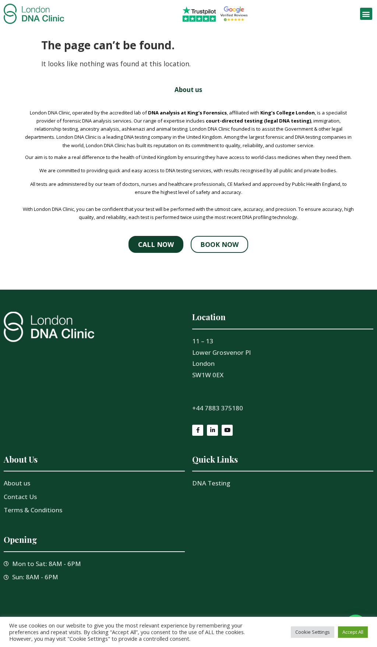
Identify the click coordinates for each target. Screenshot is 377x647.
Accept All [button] (352, 632)
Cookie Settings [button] (312, 632)
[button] (366, 14)
